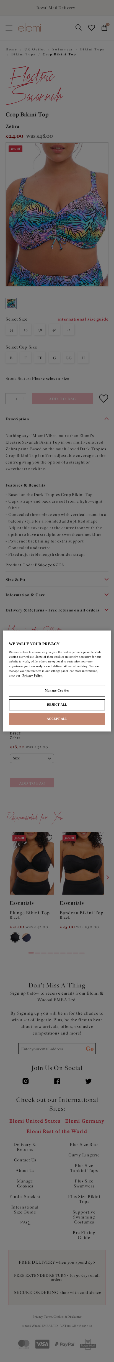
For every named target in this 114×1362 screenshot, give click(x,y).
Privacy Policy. (32, 675)
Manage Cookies (57, 690)
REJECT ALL (57, 704)
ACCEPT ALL (57, 718)
